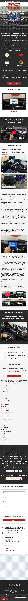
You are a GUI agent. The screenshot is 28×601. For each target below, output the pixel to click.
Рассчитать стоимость (14, 83)
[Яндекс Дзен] (20, 471)
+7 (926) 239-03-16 (14, 371)
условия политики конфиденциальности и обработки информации (13, 517)
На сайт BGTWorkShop (14, 479)
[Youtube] (16, 471)
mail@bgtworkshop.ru (10, 1)
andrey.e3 (22, 590)
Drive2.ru (10, 471)
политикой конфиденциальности (20, 597)
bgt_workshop (15, 592)
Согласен (4, 599)
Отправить (14, 520)
